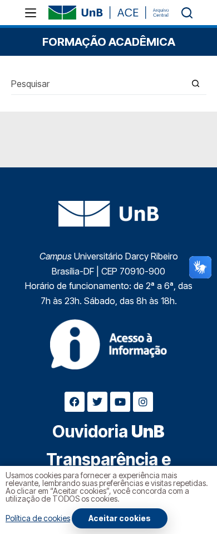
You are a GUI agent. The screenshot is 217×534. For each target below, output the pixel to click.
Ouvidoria (108, 431)
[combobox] (98, 84)
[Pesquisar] (187, 12)
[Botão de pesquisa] (195, 83)
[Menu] (30, 12)
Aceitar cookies (119, 518)
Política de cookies (38, 518)
